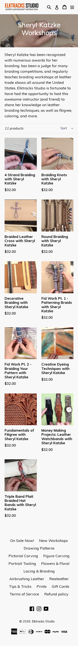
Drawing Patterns (39, 548)
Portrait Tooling (22, 563)
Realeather (59, 578)
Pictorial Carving (23, 555)
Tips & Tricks (20, 586)
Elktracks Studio (43, 621)
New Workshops (53, 540)
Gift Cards (60, 586)
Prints (42, 586)
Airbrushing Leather (26, 578)
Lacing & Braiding (39, 571)
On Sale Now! (22, 540)
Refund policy (56, 594)
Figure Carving (56, 555)
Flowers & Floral (55, 563)
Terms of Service (24, 594)
